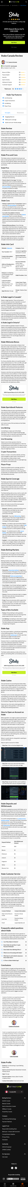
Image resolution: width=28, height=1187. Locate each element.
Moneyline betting (13, 570)
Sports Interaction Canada (9, 1106)
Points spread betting (16, 576)
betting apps (14, 635)
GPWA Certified (6, 1149)
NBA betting (17, 516)
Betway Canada (6, 1103)
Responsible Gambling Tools (9, 1129)
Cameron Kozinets (12, 62)
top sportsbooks (12, 205)
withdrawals (6, 825)
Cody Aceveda (14, 66)
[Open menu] (2, 2)
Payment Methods (7, 1121)
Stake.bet (9, 248)
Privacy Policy (5, 1137)
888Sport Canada (6, 1109)
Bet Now (14, 42)
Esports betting (6, 186)
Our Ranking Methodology (9, 1119)
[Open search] (26, 2)
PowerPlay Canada (7, 1111)
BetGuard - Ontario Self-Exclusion (11, 1131)
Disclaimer (5, 1139)
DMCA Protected (6, 1147)
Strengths (7, 113)
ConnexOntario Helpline (8, 1134)
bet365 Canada (6, 1101)
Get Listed (5, 1157)
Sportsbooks (15, 5)
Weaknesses (20, 113)
